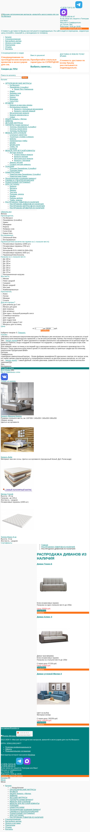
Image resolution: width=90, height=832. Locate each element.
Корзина (4, 778)
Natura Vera (14, 95)
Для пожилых (8, 309)
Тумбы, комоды (16, 200)
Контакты (9, 49)
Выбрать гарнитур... (41, 66)
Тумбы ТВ (14, 147)
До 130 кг (7, 263)
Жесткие (6, 287)
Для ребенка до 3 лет (11, 305)
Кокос (5, 294)
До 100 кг (7, 259)
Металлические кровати (19, 113)
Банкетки (13, 149)
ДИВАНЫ (9, 121)
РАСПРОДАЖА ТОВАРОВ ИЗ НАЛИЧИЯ (22, 202)
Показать (21, 333)
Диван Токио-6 (44, 564)
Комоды (13, 139)
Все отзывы (6, 370)
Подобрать (45, 331)
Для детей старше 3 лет (12, 322)
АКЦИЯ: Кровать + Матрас (16, 119)
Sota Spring (7, 248)
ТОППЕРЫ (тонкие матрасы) (17, 125)
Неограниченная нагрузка (13, 274)
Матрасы (13, 188)
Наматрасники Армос (18, 176)
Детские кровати (16, 153)
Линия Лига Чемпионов (23, 89)
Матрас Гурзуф (7, 494)
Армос (12, 91)
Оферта (8, 749)
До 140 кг (7, 266)
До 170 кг (7, 272)
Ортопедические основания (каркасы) (20, 178)
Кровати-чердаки (21, 156)
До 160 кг (7, 270)
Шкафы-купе (15, 145)
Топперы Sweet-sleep (18, 129)
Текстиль (13, 192)
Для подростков (9, 320)
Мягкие (6, 279)
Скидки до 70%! (9, 69)
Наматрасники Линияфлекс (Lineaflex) (25, 174)
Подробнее (41, 611)
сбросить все (6, 212)
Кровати (13, 186)
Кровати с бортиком (22, 160)
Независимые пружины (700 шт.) (16, 246)
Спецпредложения (13, 39)
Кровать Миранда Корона (11, 416)
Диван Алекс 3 (44, 617)
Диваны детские (16, 162)
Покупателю (10, 45)
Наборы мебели (16, 198)
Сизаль (6, 300)
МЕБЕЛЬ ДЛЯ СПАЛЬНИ (15, 133)
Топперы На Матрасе (18, 131)
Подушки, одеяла (17, 194)
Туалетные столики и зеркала (22, 137)
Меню (3, 780)
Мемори (6, 298)
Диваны (13, 190)
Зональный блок (9, 237)
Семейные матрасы (11, 316)
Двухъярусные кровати (23, 158)
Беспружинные (9, 240)
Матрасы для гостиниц (12, 324)
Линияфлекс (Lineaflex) (19, 87)
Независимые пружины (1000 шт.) (17, 244)
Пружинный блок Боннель (13, 255)
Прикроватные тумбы (18, 141)
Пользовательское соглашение (18, 751)
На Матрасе (14, 85)
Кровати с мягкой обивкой (24, 111)
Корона (13, 97)
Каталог (8, 37)
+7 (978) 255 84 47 (67, 17)
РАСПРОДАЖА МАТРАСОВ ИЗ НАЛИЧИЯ (27, 206)
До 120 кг (7, 261)
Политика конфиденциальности (18, 747)
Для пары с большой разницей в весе (18, 313)
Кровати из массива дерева (21, 105)
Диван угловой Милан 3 (49, 674)
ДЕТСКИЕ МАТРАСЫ (14, 123)
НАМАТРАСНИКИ (12, 172)
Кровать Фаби (6, 457)
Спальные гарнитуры (18, 135)
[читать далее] (11, 340)
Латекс (6, 296)
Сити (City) (14, 101)
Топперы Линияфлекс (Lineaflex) (23, 127)
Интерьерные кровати (19, 107)
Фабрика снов (15, 93)
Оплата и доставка (13, 43)
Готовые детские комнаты (20, 164)
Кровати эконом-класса (19, 115)
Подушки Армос (16, 170)
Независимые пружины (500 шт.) (16, 253)
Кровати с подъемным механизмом (28, 109)
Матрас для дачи (10, 307)
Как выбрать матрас (13, 41)
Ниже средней (9, 281)
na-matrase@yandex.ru (10, 728)
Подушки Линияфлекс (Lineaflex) (23, 168)
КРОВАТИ (9, 103)
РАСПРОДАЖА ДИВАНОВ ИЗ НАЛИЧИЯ (27, 204)
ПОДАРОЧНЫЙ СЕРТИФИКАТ (18, 182)
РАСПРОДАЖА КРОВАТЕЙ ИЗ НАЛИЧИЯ (27, 208)
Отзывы (8, 47)
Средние (6, 283)
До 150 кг (7, 268)
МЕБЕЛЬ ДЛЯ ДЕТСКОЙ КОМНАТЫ (20, 151)
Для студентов (9, 318)
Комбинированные (10, 290)
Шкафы (13, 143)
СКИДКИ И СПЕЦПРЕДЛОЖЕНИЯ (19, 180)
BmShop (31, 755)
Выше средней (9, 285)
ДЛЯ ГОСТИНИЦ (12, 184)
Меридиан (14, 99)
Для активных (8, 311)
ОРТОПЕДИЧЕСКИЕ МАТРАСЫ (18, 83)
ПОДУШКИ (9, 166)
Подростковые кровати (23, 155)
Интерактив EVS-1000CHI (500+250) (18, 250)
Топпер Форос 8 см (8, 537)
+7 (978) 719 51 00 (67, 8)
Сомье (12, 117)
